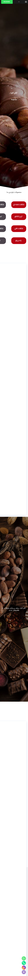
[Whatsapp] (24, 958)
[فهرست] (26, 2)
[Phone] (24, 963)
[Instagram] (24, 968)
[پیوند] (18, 204)
